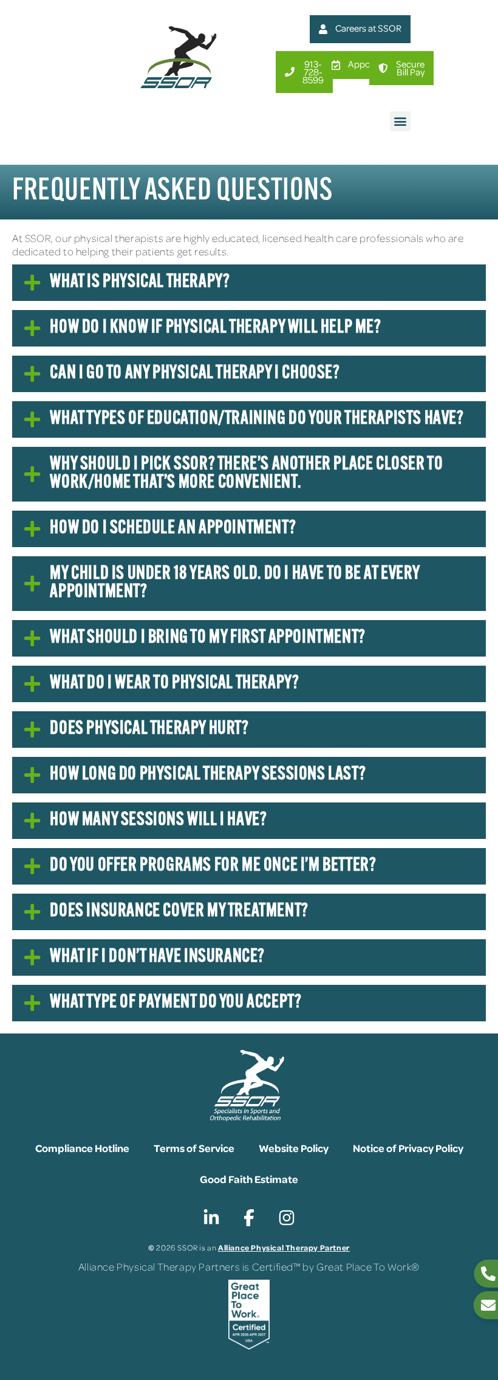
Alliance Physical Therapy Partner (284, 1247)
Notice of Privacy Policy (408, 1147)
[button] (400, 121)
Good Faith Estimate (249, 1178)
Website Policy (294, 1147)
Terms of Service (194, 1147)
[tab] (249, 282)
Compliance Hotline (82, 1147)
